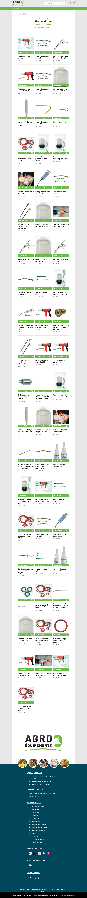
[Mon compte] (70, 3)
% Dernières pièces (38, 807)
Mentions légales (25, 889)
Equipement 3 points (39, 824)
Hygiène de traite (38, 842)
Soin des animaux (38, 839)
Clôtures (35, 815)
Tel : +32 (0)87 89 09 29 (40, 784)
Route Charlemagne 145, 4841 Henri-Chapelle (44, 777)
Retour (24, 13)
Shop (35, 27)
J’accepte (70, 895)
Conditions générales (37, 889)
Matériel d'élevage (38, 830)
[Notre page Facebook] (31, 879)
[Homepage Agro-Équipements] (18, 3)
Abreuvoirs (35, 813)
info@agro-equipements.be (41, 781)
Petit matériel (40, 27)
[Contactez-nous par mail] (39, 879)
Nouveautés (36, 810)
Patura (34, 833)
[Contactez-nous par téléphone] (35, 879)
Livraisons (46, 889)
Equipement (36, 821)
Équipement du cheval (39, 827)
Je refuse (63, 895)
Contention (36, 818)
